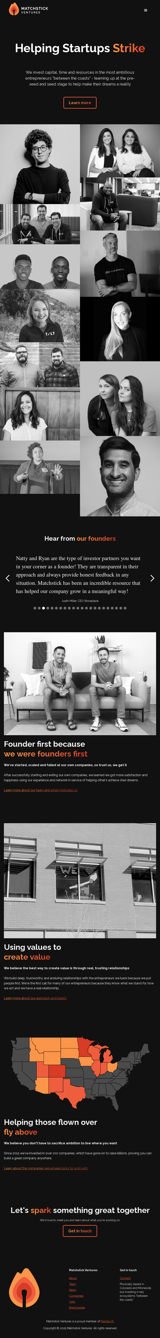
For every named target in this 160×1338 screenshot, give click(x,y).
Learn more (80, 102)
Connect (125, 1278)
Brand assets (77, 1307)
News (72, 1290)
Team (72, 1284)
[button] (145, 10)
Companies (76, 1295)
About (73, 1278)
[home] (31, 8)
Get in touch (80, 1231)
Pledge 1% (107, 1321)
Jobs (72, 1301)
